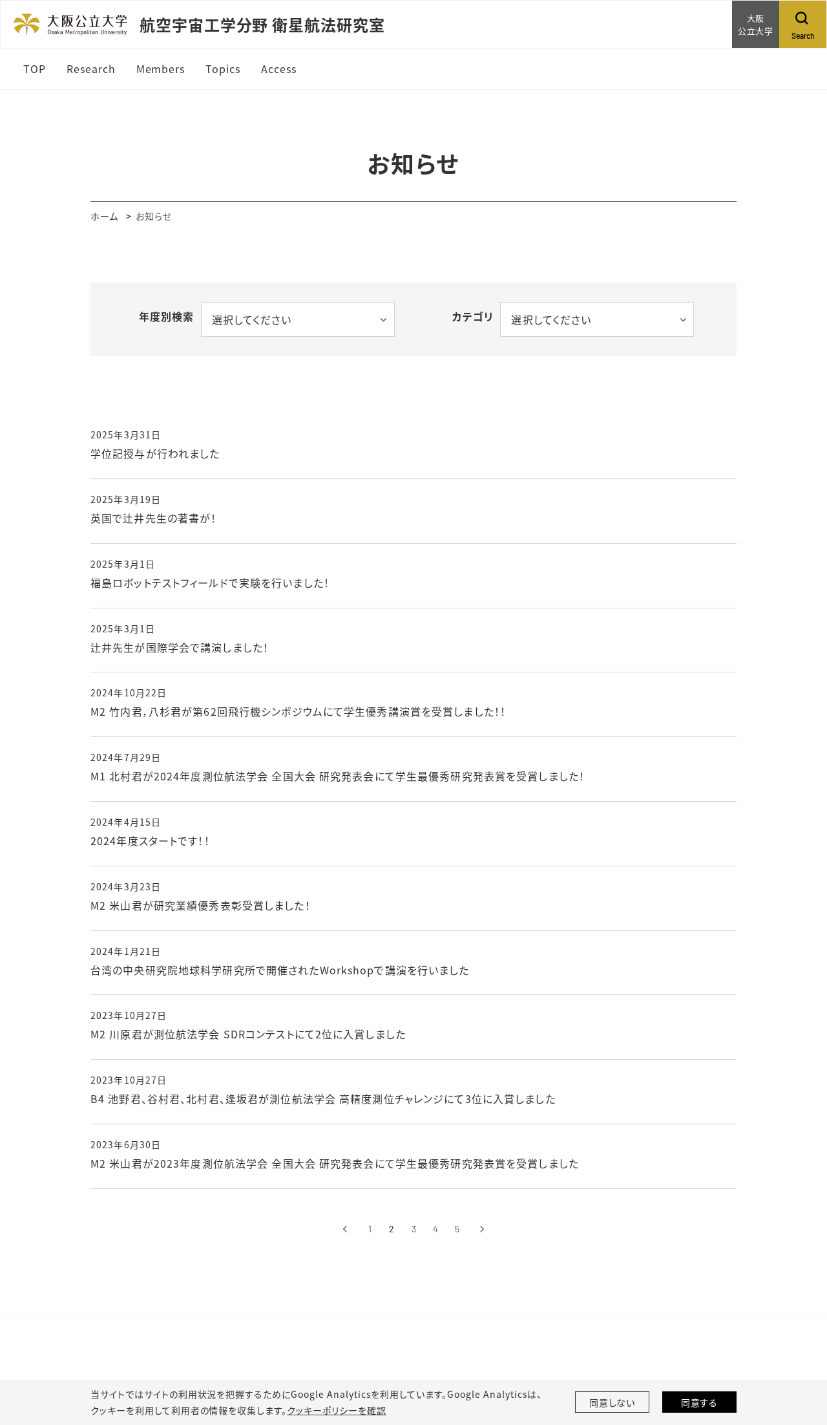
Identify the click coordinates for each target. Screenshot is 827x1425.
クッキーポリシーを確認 (336, 1410)
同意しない (612, 1402)
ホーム (104, 215)
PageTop (798, 1356)
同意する (699, 1402)
